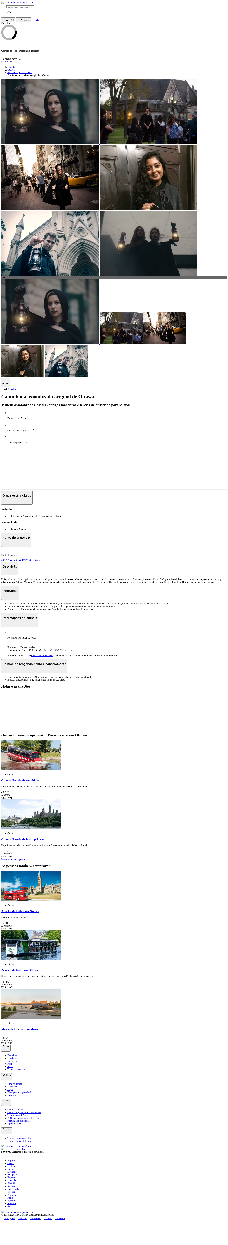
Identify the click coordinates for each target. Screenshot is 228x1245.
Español (11, 1177)
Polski (10, 1197)
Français (11, 1180)
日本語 (11, 1192)
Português (12, 1195)
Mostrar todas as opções (13, 859)
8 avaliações (14, 389)
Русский (11, 1200)
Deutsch (11, 1171)
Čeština (11, 1166)
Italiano (11, 1186)
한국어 (11, 1183)
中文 (9, 1206)
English (11, 1160)
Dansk (10, 1169)
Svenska (11, 1203)
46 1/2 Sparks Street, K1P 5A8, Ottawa (20, 560)
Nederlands (13, 1189)
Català (10, 1163)
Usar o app (6, 61)
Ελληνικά (12, 1174)
